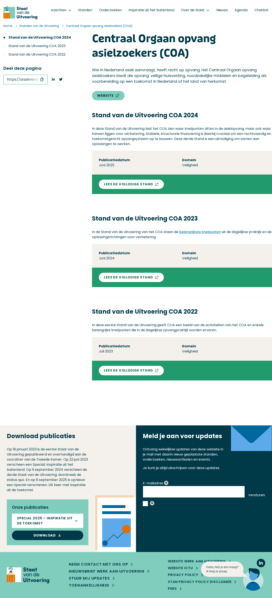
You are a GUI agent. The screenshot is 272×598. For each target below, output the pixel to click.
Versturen (256, 495)
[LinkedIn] (261, 563)
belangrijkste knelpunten (200, 231)
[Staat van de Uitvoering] (28, 574)
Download (45, 535)
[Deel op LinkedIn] (53, 79)
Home (7, 26)
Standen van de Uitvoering (39, 26)
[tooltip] (166, 483)
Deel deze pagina (22, 68)
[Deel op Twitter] (60, 79)
